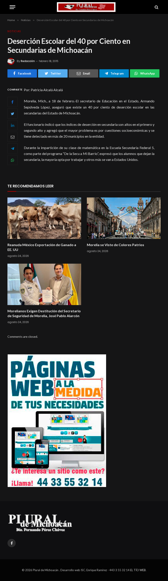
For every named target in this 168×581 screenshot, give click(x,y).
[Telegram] (12, 148)
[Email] (12, 137)
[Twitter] (12, 113)
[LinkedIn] (12, 125)
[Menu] (12, 7)
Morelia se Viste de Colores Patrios (115, 245)
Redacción (28, 61)
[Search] (156, 7)
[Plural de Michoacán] (86, 7)
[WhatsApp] (12, 160)
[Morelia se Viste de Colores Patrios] (124, 218)
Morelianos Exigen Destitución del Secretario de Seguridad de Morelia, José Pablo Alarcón (44, 313)
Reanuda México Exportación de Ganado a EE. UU (41, 247)
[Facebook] (12, 102)
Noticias (14, 31)
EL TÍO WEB (138, 570)
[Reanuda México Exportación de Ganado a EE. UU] (44, 218)
